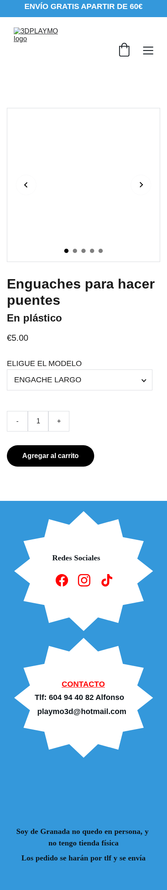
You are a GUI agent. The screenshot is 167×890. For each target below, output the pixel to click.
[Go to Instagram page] (84, 580)
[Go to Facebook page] (62, 580)
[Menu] (148, 50)
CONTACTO (83, 684)
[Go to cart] (124, 50)
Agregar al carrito (50, 455)
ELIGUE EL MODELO (44, 363)
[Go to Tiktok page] (107, 580)
